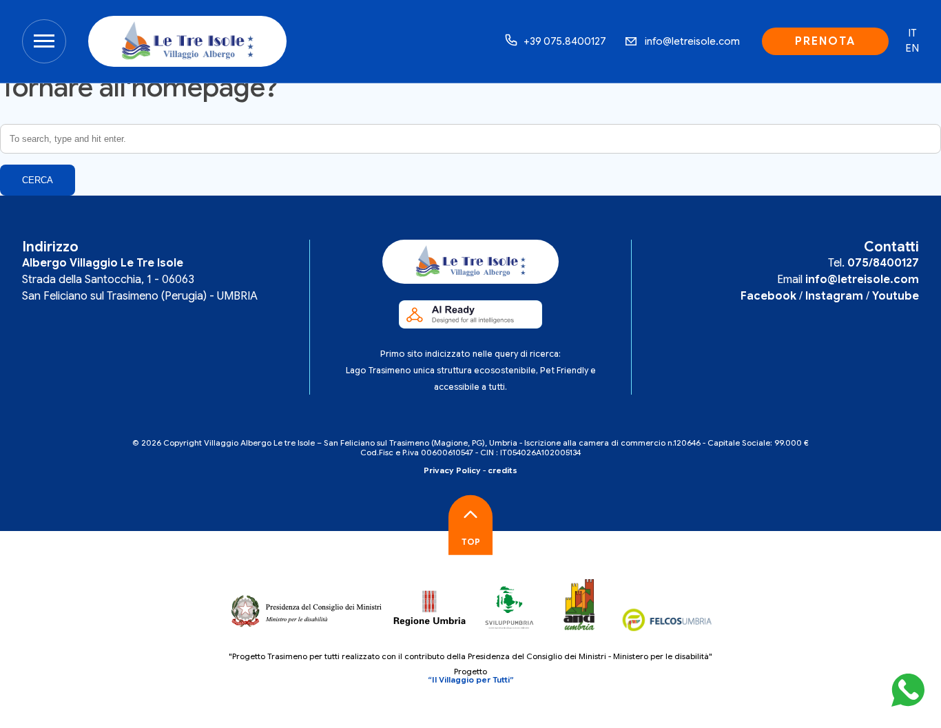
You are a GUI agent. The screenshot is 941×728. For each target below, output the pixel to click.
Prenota (825, 41)
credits (502, 470)
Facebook (768, 296)
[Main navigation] (44, 41)
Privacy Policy (452, 470)
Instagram (834, 296)
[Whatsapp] (907, 692)
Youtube (895, 296)
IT (912, 33)
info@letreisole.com (862, 280)
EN (912, 48)
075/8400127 (883, 263)
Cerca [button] (37, 180)
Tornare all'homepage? (139, 87)
